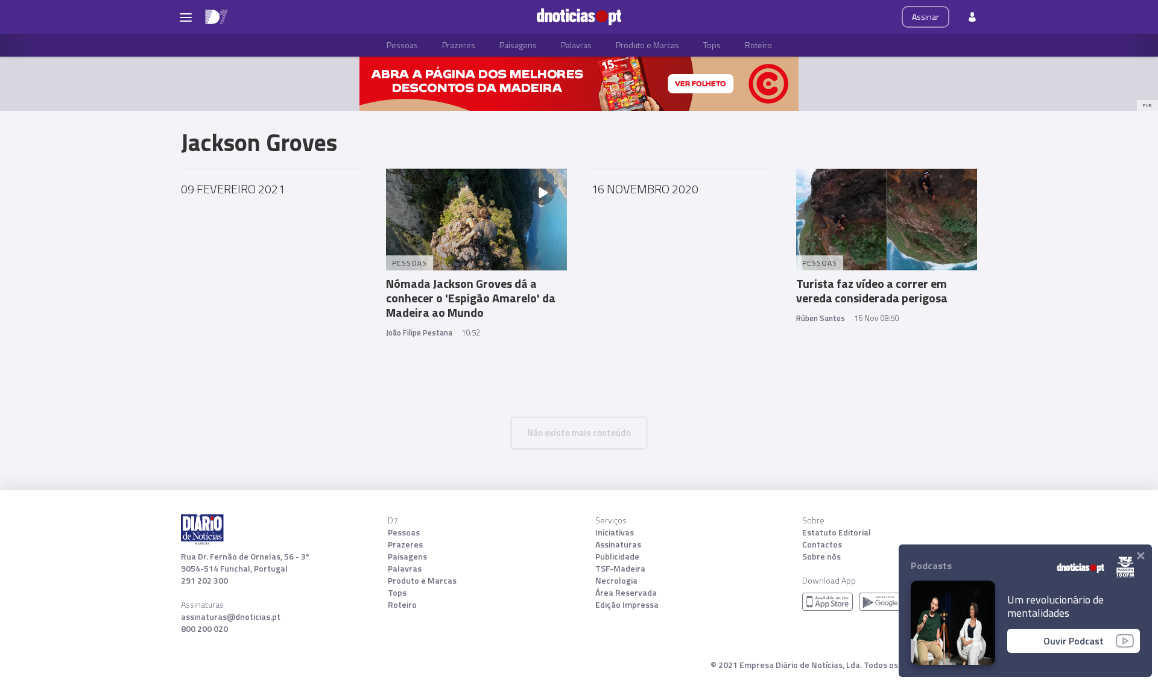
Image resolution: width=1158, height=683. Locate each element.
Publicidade (617, 556)
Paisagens (518, 45)
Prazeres (458, 45)
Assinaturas (618, 544)
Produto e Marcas (647, 45)
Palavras (576, 45)
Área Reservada (626, 593)
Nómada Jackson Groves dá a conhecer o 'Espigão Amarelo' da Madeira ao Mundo (470, 298)
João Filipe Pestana (419, 332)
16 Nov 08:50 (876, 318)
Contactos (822, 544)
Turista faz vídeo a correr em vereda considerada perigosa (872, 290)
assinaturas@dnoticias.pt (230, 617)
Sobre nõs (821, 556)
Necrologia (616, 581)
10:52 (470, 332)
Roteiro (758, 45)
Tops (712, 45)
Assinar (925, 16)
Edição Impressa (627, 605)
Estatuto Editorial (836, 532)
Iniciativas (614, 532)
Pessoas (402, 45)
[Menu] (186, 17)
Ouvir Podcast (1073, 641)
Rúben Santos (820, 318)
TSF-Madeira (620, 569)
